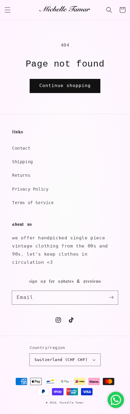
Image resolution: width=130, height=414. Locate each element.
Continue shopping (65, 85)
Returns (21, 175)
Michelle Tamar (72, 402)
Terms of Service (33, 202)
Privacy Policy (30, 189)
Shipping (22, 161)
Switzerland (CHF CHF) (61, 359)
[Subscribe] (111, 297)
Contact (21, 148)
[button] (7, 10)
